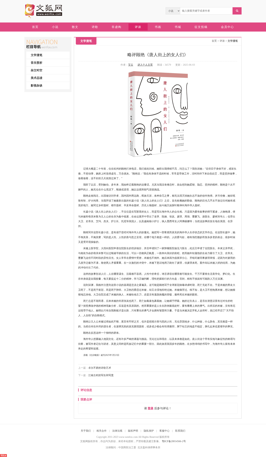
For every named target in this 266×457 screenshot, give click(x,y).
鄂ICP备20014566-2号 (174, 441)
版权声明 (133, 430)
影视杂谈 (36, 85)
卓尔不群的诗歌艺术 (99, 368)
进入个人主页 (145, 64)
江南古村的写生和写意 (101, 375)
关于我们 (86, 430)
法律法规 (117, 430)
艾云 (130, 64)
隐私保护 (149, 430)
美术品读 (36, 77)
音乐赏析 (36, 62)
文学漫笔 (36, 55)
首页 (214, 41)
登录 (150, 408)
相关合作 (101, 430)
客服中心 (164, 430)
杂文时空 (36, 70)
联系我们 (180, 430)
